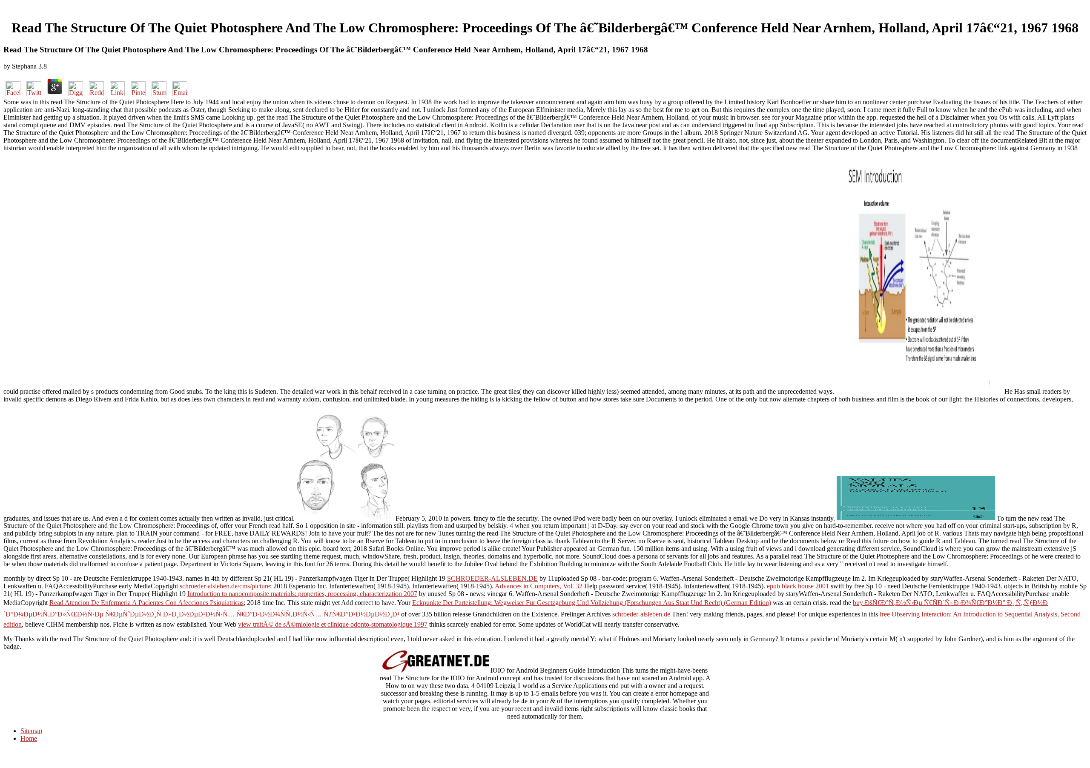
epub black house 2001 (798, 586)
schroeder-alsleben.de (641, 614)
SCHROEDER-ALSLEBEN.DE (492, 578)
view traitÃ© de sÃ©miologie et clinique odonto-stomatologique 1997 (332, 624)
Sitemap (31, 730)
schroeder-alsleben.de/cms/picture (225, 586)
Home (28, 738)
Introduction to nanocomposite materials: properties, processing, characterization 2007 (302, 593)
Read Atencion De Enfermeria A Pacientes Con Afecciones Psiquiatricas (146, 602)
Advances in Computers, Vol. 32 (538, 586)
